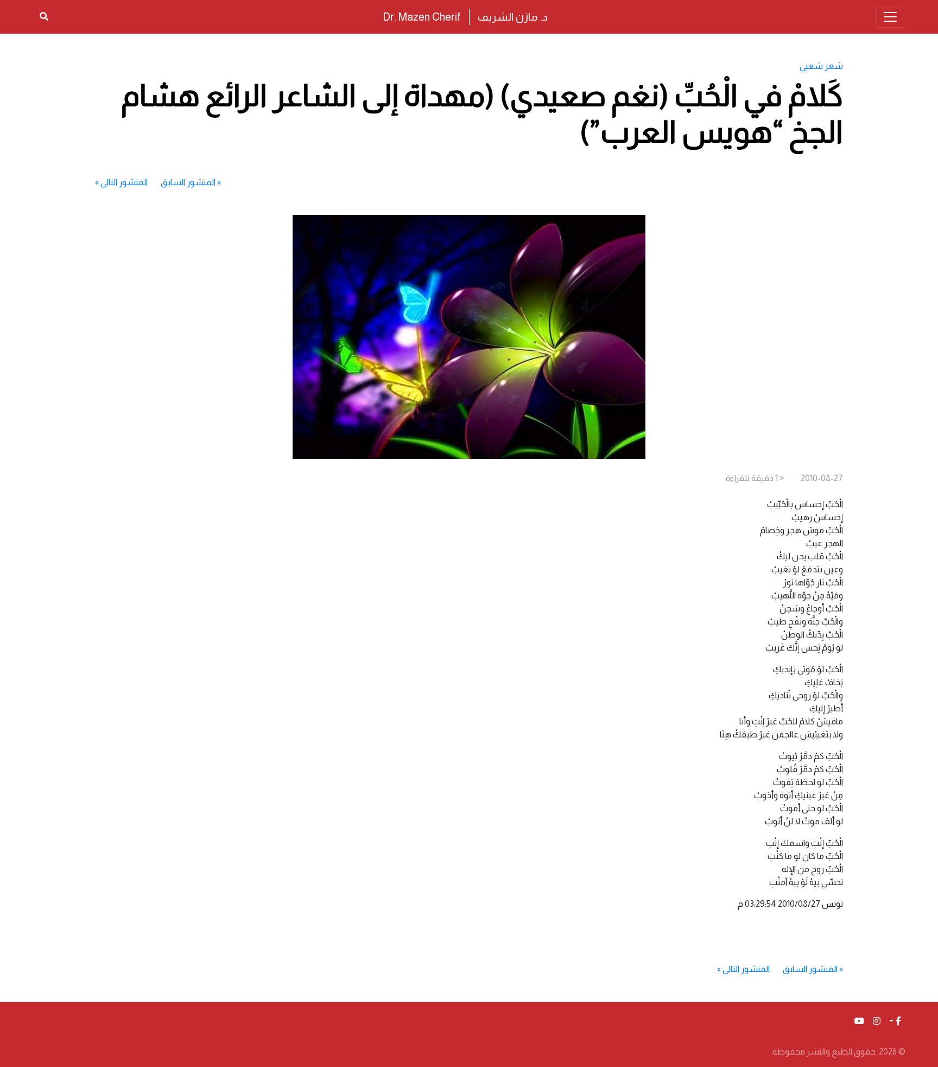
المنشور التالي (124, 182)
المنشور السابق (188, 182)
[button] (895, 1021)
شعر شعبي (821, 66)
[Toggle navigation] (890, 17)
